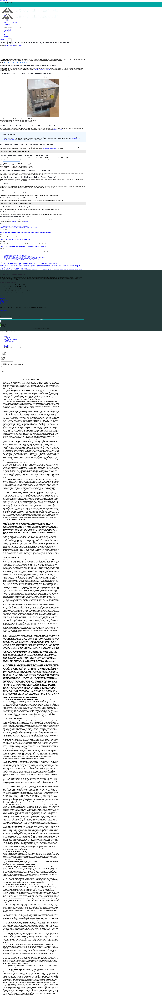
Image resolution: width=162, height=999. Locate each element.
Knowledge (2, 39)
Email (2, 359)
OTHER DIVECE (7, 29)
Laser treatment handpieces (25, 267)
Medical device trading (47, 267)
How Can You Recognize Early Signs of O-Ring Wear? (15, 239)
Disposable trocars (46, 265)
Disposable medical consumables (21, 265)
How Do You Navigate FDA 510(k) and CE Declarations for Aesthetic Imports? (21, 259)
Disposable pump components (35, 265)
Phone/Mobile (4, 362)
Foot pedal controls (66, 265)
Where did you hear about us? (8, 370)
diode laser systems (57, 129)
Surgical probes (63, 269)
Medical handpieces (72, 267)
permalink (25, 221)
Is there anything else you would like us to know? (12, 364)
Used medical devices (76, 269)
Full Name (3, 352)
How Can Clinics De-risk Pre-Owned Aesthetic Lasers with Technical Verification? (23, 246)
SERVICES (6, 31)
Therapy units (68, 269)
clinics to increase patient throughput (42, 69)
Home (5, 15)
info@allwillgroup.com (4, 310)
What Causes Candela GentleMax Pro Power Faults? (16, 255)
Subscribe (42, 319)
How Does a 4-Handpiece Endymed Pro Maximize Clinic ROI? (18, 256)
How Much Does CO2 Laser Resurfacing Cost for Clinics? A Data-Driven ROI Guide (18, 227)
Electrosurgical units (55, 265)
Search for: (6, 347)
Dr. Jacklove (19, 45)
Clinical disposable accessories (63, 263)
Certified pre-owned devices (49, 263)
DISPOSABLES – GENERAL (10, 22)
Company (3, 357)
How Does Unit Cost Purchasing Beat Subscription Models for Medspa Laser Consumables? (24, 257)
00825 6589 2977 (3, 313)
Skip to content (3, 0)
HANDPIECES (7, 24)
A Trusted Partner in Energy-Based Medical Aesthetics (16, 62)
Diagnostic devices (7, 265)
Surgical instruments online (56, 269)
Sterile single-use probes (45, 269)
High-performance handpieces (13, 267)
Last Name (3, 354)
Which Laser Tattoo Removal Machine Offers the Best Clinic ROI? (14, 226)
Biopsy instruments (35, 263)
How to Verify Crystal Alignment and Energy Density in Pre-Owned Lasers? (20, 258)
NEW (8, 19)
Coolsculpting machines (71, 263)
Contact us (6, 346)
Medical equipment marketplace (59, 267)
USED (8, 20)
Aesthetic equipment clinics (20, 264)
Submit (3, 372)
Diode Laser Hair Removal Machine (11, 161)
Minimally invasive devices (16, 269)
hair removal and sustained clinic (50, 148)
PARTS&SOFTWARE (9, 27)
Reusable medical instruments (32, 269)
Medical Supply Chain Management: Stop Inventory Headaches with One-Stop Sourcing (25, 232)
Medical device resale (37, 267)
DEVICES (6, 17)
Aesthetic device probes (5, 263)
